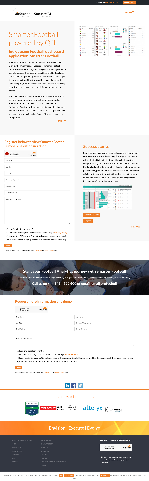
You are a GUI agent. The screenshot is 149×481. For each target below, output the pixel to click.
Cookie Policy (105, 475)
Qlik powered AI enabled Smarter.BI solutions (32, 12)
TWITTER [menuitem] (44, 454)
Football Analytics (92, 215)
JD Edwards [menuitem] (17, 451)
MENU (60, 121)
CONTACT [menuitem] (44, 465)
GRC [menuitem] (13, 458)
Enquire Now (129, 2)
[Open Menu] (133, 12)
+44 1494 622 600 (112, 2)
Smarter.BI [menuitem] (16, 447)
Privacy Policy (60, 232)
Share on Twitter (80, 385)
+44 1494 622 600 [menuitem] (47, 440)
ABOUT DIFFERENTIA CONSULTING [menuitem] (53, 462)
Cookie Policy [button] (69, 475)
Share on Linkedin (67, 385)
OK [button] (61, 475)
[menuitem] (48, 444)
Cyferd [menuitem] (15, 462)
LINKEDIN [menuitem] (44, 447)
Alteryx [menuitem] (15, 454)
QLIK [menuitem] (14, 444)
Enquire (88, 221)
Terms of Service (49, 250)
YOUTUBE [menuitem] (44, 458)
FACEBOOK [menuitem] (45, 451)
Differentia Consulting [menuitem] (22, 440)
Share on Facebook (73, 385)
